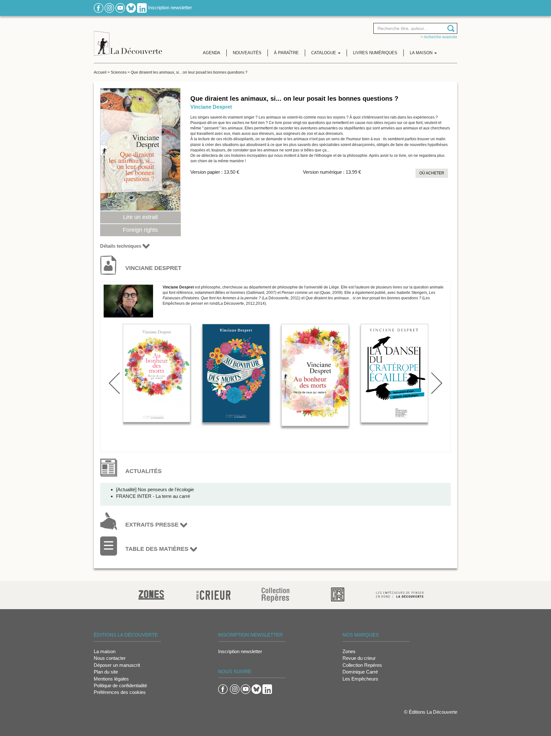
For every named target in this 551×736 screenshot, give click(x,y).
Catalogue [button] (324, 52)
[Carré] (337, 594)
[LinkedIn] (142, 7)
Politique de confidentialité (120, 685)
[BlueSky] (131, 7)
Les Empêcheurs (360, 678)
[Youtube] (120, 7)
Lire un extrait (140, 217)
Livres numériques (375, 52)
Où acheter (431, 173)
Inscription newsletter (170, 7)
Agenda (211, 52)
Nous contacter (110, 658)
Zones (349, 651)
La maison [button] (422, 52)
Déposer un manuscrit (117, 665)
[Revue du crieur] (213, 594)
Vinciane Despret (211, 107)
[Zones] (151, 594)
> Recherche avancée (439, 37)
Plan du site (106, 671)
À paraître (286, 52)
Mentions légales (111, 678)
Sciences (119, 72)
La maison (104, 651)
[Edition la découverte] (128, 38)
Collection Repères (362, 665)
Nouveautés (247, 52)
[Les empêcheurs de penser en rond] (400, 594)
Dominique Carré (360, 671)
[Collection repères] (275, 594)
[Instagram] (109, 7)
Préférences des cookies (120, 692)
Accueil (100, 72)
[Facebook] (98, 7)
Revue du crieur (359, 658)
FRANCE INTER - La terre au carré (153, 496)
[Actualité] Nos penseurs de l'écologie (155, 489)
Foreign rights (140, 230)
